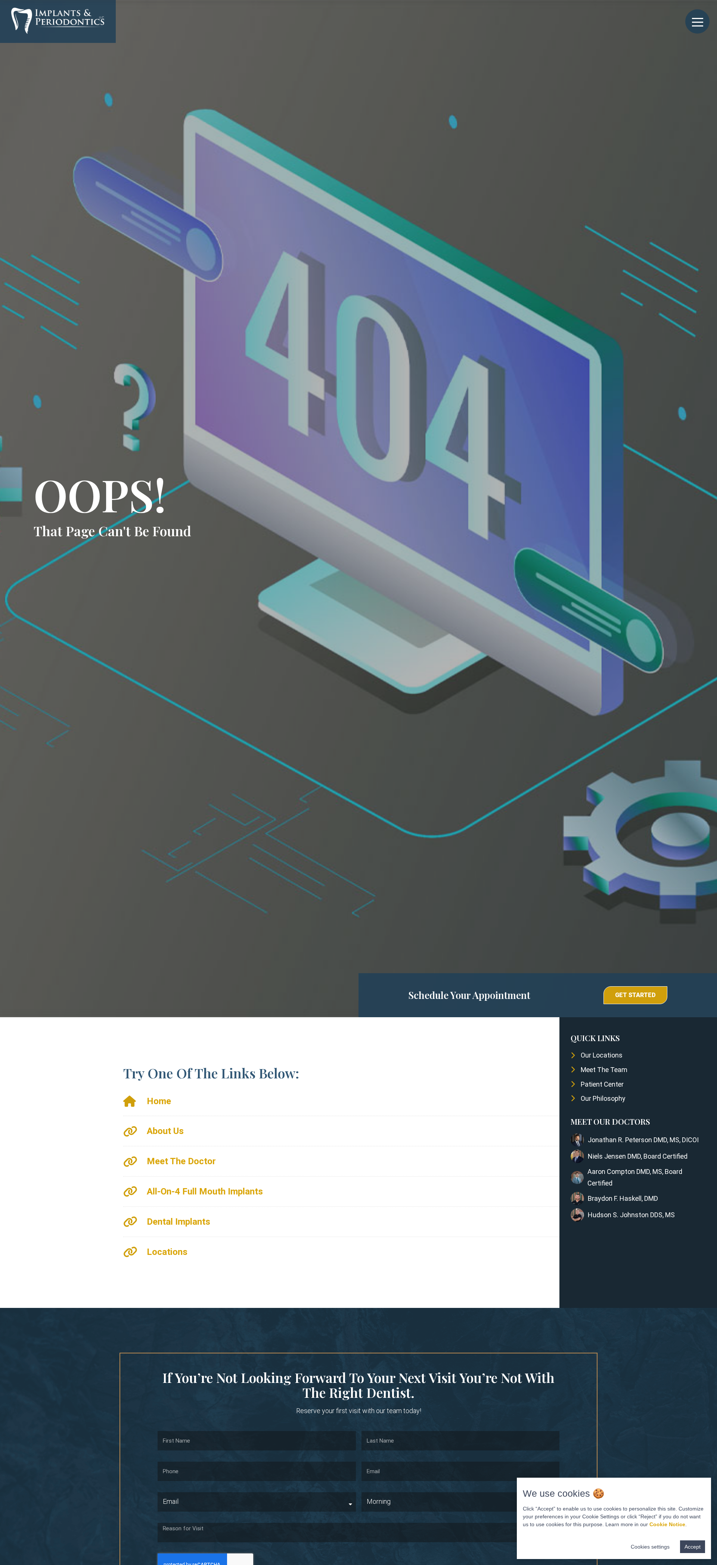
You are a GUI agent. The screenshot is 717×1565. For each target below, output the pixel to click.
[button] (635, 995)
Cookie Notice (667, 1524)
